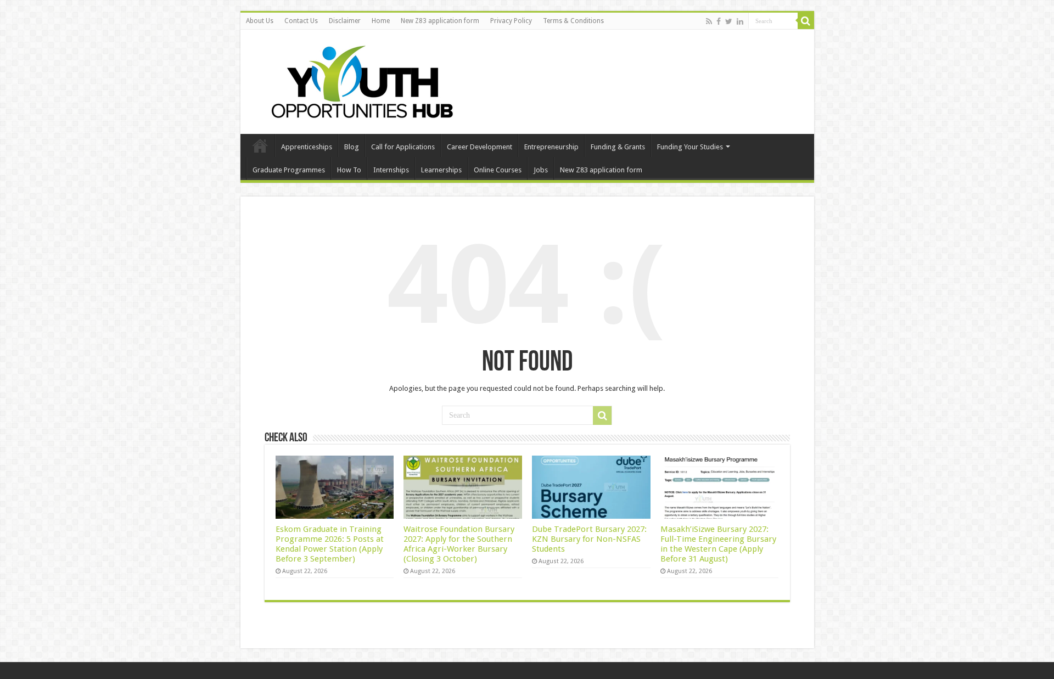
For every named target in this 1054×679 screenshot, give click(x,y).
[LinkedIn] (740, 21)
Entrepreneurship (551, 147)
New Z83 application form (440, 21)
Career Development (479, 147)
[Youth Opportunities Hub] (358, 79)
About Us (259, 21)
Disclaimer (345, 21)
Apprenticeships (306, 147)
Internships (391, 170)
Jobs (541, 170)
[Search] (806, 21)
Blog (351, 147)
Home (381, 21)
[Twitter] (728, 21)
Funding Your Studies (690, 147)
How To (349, 170)
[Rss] (709, 21)
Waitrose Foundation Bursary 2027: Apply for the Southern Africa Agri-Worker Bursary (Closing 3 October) (458, 544)
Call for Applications (403, 147)
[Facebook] (718, 21)
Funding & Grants (618, 147)
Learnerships (441, 170)
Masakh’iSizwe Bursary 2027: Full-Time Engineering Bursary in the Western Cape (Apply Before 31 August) (718, 544)
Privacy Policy (511, 21)
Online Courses (498, 170)
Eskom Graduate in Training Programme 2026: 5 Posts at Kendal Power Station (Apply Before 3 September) (330, 544)
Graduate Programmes (289, 170)
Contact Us (301, 21)
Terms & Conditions (573, 21)
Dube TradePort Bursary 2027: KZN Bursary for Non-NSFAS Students (589, 539)
